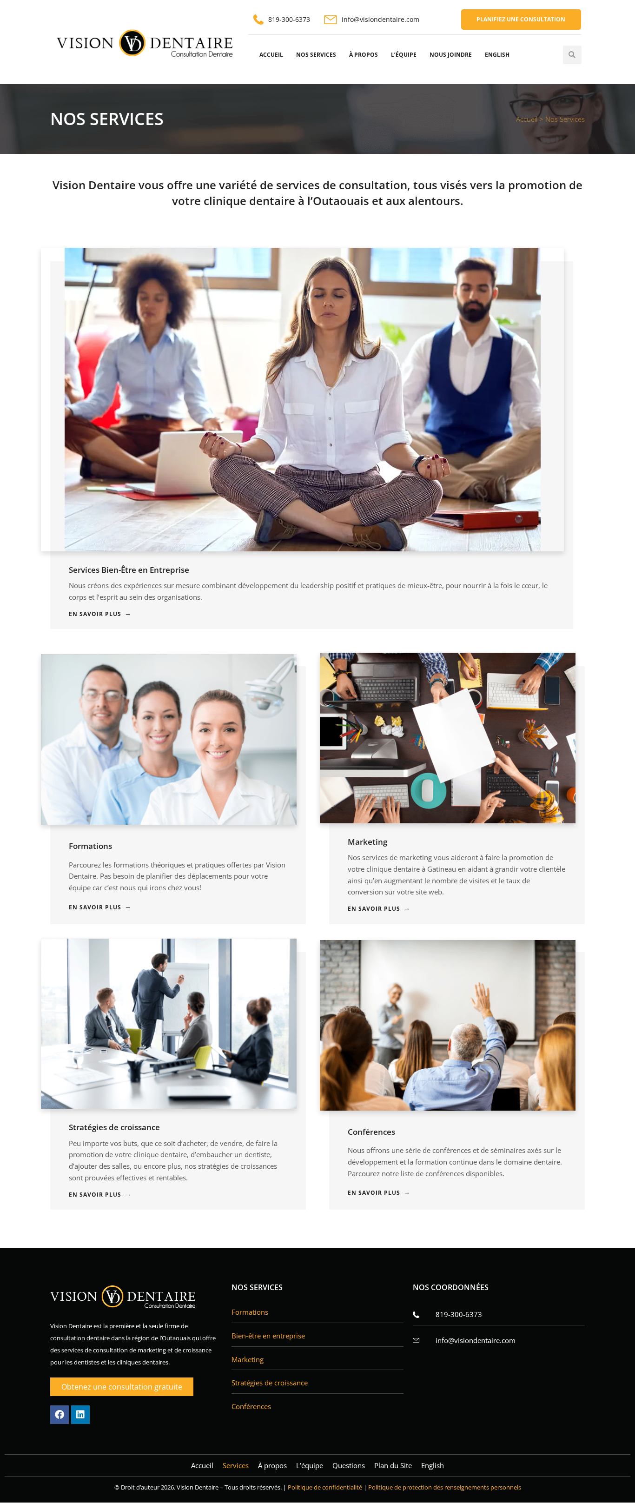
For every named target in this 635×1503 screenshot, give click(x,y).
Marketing (367, 841)
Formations (90, 846)
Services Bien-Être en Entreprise (129, 569)
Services (236, 1465)
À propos (363, 55)
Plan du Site (393, 1465)
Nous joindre (451, 55)
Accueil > (530, 119)
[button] (572, 55)
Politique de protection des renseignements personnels (444, 1487)
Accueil (271, 55)
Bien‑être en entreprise (268, 1335)
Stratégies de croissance (114, 1127)
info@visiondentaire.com (380, 19)
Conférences (371, 1131)
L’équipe (404, 55)
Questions (348, 1465)
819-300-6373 (289, 19)
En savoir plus (95, 614)
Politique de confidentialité (325, 1487)
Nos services (316, 55)
